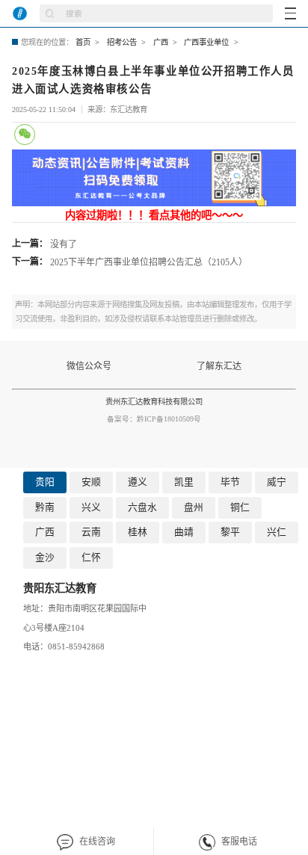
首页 (83, 42)
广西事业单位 (206, 42)
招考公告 (122, 42)
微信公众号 (89, 366)
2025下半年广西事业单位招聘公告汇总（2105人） (148, 262)
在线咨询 (97, 841)
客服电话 (239, 841)
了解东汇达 (219, 366)
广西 (160, 42)
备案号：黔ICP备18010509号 (154, 419)
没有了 (63, 244)
